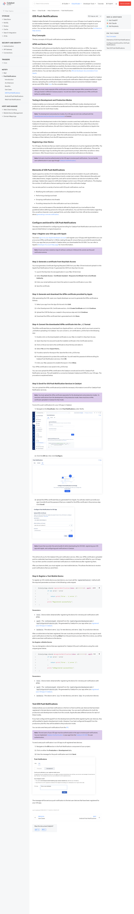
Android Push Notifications (14, 96)
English (110, 3)
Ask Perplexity (114, 26)
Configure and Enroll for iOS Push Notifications (118, 44)
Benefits (7, 86)
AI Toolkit (65, 4)
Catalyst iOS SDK (82, 735)
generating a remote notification (48, 214)
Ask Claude (113, 23)
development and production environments (49, 116)
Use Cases (8, 89)
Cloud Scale (42, 10)
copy (94, 588)
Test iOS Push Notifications (116, 48)
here (50, 84)
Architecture (9, 83)
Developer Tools (88, 4)
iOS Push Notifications (12, 93)
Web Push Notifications (13, 99)
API (67, 727)
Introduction (9, 79)
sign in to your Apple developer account (52, 237)
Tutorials (101, 4)
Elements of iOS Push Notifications (118, 40)
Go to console (125, 3)
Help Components (53, 10)
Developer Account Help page (48, 245)
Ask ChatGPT (113, 20)
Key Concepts (111, 36)
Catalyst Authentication (68, 160)
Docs (34, 10)
